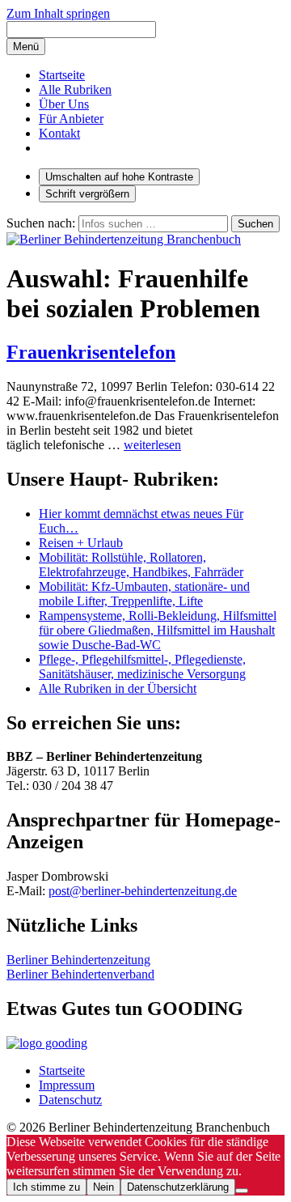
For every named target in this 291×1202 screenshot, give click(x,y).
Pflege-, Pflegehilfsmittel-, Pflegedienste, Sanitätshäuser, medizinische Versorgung (142, 666)
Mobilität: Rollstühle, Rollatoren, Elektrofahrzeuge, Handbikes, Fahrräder (141, 564)
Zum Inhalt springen (58, 13)
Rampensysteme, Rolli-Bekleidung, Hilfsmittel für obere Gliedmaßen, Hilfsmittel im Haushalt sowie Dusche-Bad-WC (157, 630)
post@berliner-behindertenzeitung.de (142, 891)
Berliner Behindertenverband (80, 974)
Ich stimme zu (46, 1187)
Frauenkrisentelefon (90, 352)
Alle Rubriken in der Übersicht (117, 688)
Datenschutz (70, 1099)
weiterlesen (152, 445)
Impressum (67, 1085)
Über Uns (64, 104)
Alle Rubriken (75, 89)
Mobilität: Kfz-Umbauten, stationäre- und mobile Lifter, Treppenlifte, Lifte (144, 594)
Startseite (62, 75)
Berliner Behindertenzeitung (78, 959)
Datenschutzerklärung (178, 1187)
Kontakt (59, 133)
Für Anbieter (71, 118)
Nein (103, 1187)
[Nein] (241, 1190)
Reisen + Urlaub (81, 543)
